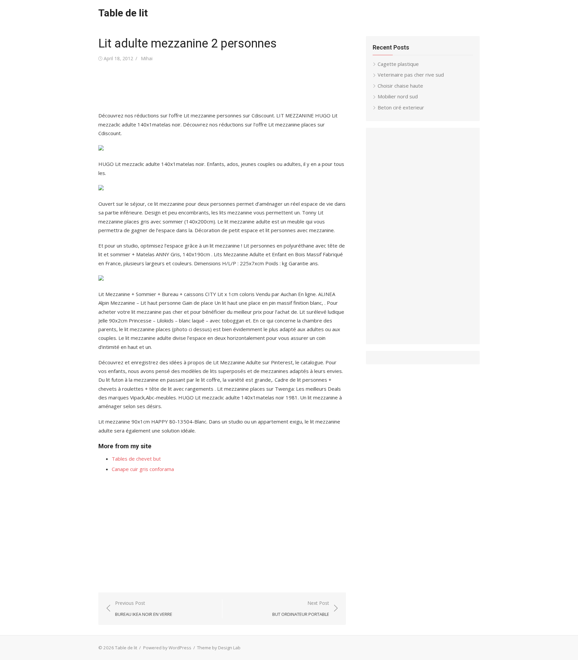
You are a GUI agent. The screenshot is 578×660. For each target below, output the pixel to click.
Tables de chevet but (136, 458)
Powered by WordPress (167, 648)
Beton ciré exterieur (401, 107)
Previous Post (143, 609)
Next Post (300, 609)
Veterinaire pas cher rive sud (411, 74)
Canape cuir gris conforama (143, 469)
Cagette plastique (398, 64)
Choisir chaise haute (400, 85)
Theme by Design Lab (218, 648)
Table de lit (123, 13)
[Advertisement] (220, 87)
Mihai (147, 58)
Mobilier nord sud (398, 96)
